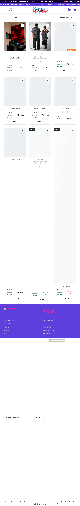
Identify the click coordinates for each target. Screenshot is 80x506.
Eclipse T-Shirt (40, 54)
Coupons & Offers (9, 320)
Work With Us (46, 333)
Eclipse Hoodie (40, 159)
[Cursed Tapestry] (15, 37)
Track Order (7, 327)
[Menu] (5, 9)
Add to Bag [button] (70, 64)
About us (6, 333)
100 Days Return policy (49, 320)
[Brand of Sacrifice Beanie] (40, 91)
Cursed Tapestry (15, 54)
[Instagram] (48, 311)
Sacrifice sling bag (65, 286)
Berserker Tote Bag (15, 159)
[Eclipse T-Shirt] (40, 37)
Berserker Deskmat (15, 108)
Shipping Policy (47, 327)
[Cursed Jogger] (65, 91)
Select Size (20, 68)
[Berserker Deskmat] (15, 91)
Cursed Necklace (65, 54)
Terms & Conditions (48, 330)
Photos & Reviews (9, 324)
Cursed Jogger (65, 108)
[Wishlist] (69, 9)
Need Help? (7, 330)
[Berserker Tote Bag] (15, 142)
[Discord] (44, 311)
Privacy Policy (46, 324)
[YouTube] (52, 311)
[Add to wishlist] (22, 25)
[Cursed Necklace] (65, 37)
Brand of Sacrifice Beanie (40, 108)
